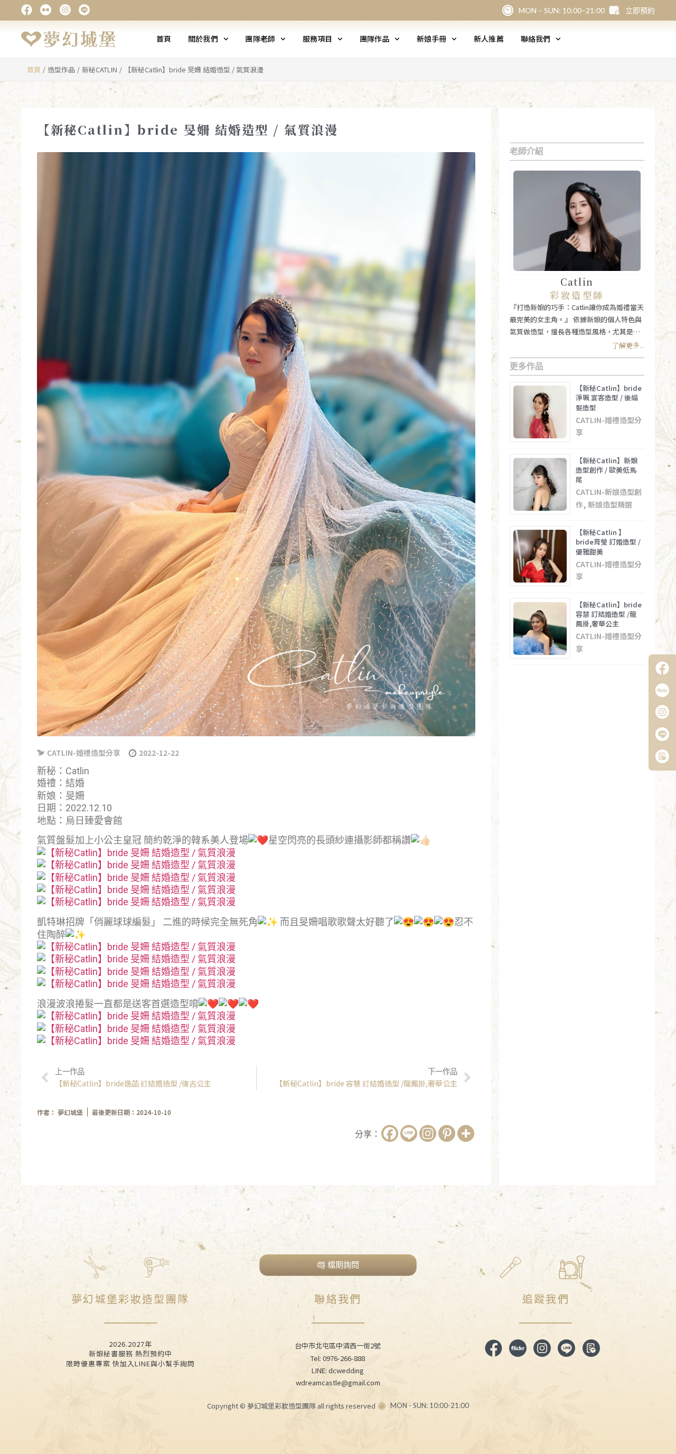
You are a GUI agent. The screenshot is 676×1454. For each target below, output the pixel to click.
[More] (465, 1133)
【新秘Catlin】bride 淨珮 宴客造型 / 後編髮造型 (609, 397)
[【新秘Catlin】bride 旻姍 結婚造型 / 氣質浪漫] (136, 852)
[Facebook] (389, 1133)
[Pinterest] (446, 1133)
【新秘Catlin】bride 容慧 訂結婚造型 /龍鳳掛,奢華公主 (609, 613)
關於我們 (203, 38)
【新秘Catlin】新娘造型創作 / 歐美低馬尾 (606, 469)
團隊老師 (260, 38)
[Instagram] (427, 1133)
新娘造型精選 (610, 504)
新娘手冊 (431, 38)
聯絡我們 (535, 38)
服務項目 (317, 38)
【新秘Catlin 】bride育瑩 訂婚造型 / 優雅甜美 (608, 541)
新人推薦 (488, 38)
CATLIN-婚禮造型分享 (83, 752)
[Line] (408, 1133)
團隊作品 (374, 38)
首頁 (163, 38)
